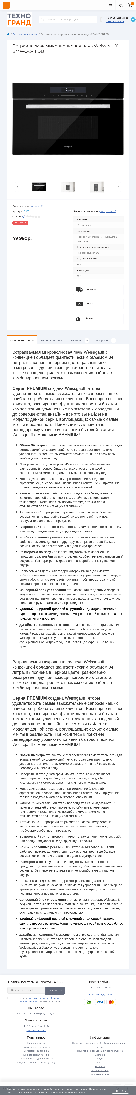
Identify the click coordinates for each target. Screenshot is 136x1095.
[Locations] (110, 5)
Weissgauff (36, 206)
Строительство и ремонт (36, 1047)
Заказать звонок (115, 21)
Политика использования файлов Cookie (100, 1051)
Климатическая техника (36, 1054)
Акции (99, 1058)
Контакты (100, 1066)
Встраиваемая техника (25, 34)
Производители (100, 1074)
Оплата (100, 1062)
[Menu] (6, 5)
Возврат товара (100, 1070)
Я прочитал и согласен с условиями (38, 999)
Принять (120, 1090)
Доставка (100, 1054)
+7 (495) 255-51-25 (117, 17)
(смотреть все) (107, 211)
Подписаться (55, 990)
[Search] (43, 19)
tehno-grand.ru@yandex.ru (100, 994)
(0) (23, 216)
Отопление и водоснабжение (36, 1058)
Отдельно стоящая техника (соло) (36, 1062)
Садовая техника (36, 1043)
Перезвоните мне (36, 1030)
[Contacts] (120, 5)
